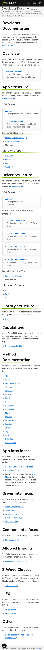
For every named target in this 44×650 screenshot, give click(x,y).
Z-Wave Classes (11, 586)
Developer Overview (21, 74)
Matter (8, 413)
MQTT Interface (11, 522)
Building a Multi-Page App (16, 138)
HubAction (9, 405)
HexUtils (8, 435)
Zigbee (8, 431)
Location (8, 424)
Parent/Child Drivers (13, 276)
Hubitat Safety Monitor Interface (19, 467)
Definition (9, 156)
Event (7, 398)
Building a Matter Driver (20, 249)
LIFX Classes (10, 610)
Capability (9, 391)
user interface (8, 98)
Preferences (10, 159)
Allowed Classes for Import (16, 561)
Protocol (8, 417)
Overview (21, 112)
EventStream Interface (14, 507)
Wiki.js (38, 648)
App (6, 376)
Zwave (8, 428)
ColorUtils (9, 439)
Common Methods (13, 383)
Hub (7, 402)
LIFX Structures (11, 613)
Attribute (8, 387)
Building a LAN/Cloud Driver (21, 262)
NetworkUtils (10, 443)
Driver (7, 379)
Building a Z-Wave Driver (21, 223)
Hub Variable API (12, 470)
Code (7, 163)
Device (8, 394)
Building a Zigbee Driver (21, 236)
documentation (8, 45)
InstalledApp (10, 420)
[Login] (40, 3)
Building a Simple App (21, 124)
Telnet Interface (11, 510)
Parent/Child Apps (12, 141)
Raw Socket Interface (14, 518)
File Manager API (12, 540)
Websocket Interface (13, 514)
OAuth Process (11, 167)
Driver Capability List (13, 346)
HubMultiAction (11, 409)
